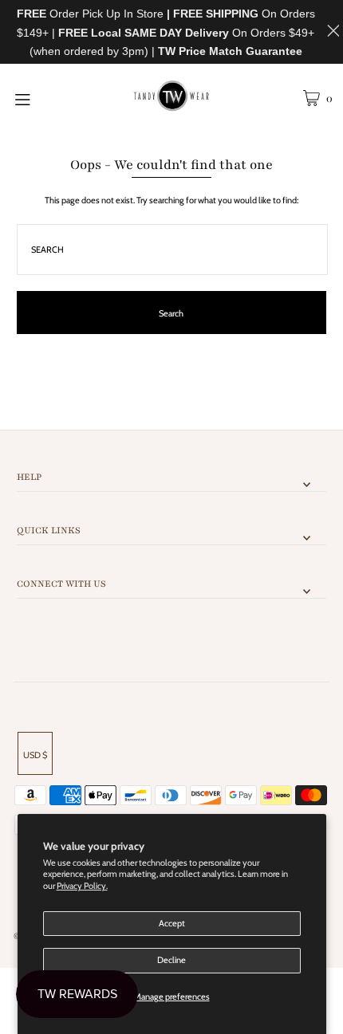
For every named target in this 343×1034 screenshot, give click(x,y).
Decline (171, 959)
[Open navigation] (45, 98)
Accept (172, 923)
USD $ (35, 755)
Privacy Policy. (82, 885)
